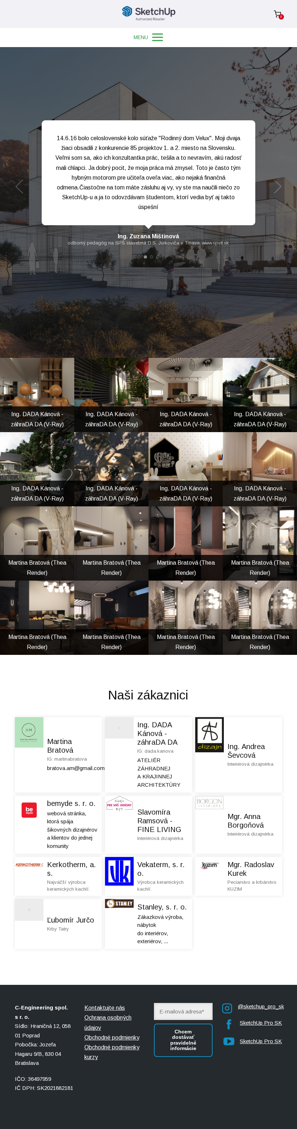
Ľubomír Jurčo (70, 920)
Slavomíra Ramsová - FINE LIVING (159, 820)
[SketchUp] (148, 14)
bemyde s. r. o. (71, 803)
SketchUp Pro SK (261, 1023)
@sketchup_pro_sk (261, 1006)
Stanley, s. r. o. (162, 907)
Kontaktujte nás (104, 1008)
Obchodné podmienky (111, 1037)
